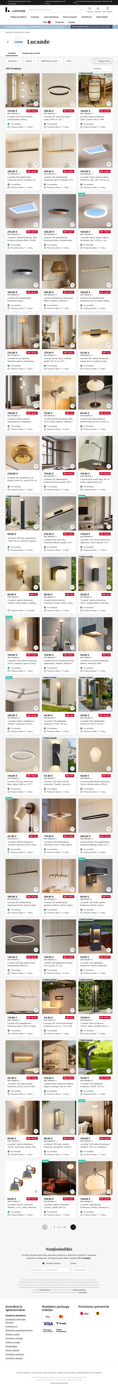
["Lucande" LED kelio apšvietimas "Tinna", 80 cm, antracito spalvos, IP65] (23, 524)
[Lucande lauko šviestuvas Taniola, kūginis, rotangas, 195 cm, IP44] (59, 1068)
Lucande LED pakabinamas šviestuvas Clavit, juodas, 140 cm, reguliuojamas (58, 480)
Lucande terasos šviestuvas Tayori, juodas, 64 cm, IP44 (92, 118)
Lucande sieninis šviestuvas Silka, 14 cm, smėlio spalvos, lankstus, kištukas (58, 420)
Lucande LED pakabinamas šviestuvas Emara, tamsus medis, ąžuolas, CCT (21, 904)
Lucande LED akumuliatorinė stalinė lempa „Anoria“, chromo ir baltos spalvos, (94, 420)
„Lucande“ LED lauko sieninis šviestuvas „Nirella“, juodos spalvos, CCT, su (92, 904)
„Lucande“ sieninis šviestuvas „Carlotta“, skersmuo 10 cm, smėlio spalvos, (22, 843)
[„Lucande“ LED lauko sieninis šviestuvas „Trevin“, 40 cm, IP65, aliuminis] (23, 1068)
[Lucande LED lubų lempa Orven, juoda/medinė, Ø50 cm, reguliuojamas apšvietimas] (23, 947)
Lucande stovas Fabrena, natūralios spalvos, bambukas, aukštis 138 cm (20, 360)
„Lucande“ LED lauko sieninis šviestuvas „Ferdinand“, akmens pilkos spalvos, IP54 (57, 1145)
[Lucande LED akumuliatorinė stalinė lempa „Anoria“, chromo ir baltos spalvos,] (95, 403)
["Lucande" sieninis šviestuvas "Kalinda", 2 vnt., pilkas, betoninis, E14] (23, 1189)
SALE (45, 22)
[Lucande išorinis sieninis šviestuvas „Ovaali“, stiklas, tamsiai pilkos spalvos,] (59, 585)
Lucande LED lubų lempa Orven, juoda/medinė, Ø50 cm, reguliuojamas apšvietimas (21, 964)
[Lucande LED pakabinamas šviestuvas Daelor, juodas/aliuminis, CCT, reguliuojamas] (23, 283)
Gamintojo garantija (14, 1358)
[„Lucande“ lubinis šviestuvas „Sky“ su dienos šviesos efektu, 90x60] (23, 222)
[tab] (14, 61)
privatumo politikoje (79, 1290)
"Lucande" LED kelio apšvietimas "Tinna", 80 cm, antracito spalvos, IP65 (22, 539)
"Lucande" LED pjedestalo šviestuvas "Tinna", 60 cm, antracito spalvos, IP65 (55, 722)
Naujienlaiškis (11, 1346)
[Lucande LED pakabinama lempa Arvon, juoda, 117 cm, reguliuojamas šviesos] (59, 947)
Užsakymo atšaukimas (16, 1315)
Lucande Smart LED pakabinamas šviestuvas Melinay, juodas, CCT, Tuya (95, 843)
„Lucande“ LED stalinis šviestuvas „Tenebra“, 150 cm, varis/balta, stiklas (94, 1145)
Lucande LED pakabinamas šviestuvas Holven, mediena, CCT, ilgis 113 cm (22, 178)
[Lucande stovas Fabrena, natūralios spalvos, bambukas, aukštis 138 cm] (23, 343)
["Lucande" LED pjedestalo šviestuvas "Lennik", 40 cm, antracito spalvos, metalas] (95, 1068)
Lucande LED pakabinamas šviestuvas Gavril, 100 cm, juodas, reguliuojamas (22, 1024)
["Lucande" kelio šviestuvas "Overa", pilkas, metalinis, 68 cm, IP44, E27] (95, 1008)
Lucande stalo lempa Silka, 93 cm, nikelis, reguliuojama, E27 (95, 480)
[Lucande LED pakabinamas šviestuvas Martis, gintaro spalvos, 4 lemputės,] (59, 887)
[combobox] (56, 9)
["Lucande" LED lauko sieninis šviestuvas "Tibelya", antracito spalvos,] (59, 766)
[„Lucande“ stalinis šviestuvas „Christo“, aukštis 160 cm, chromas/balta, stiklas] (59, 1189)
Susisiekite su (11, 1326)
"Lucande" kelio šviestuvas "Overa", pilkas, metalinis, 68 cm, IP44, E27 (94, 1024)
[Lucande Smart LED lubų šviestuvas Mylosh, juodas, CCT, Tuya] (59, 524)
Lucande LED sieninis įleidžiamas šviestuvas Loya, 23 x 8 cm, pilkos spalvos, (59, 1024)
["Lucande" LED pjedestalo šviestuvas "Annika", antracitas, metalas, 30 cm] (95, 947)
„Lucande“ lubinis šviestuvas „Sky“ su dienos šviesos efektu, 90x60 (22, 239)
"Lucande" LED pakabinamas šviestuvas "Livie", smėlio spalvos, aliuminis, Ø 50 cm (58, 843)
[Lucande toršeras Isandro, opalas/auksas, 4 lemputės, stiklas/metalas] (23, 403)
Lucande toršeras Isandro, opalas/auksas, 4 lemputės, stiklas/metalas (19, 420)
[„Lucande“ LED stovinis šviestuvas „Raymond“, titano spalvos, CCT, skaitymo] (95, 524)
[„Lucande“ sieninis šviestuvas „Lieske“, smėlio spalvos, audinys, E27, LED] (23, 585)
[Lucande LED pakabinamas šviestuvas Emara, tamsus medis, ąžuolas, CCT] (23, 887)
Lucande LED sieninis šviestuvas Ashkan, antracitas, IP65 (94, 662)
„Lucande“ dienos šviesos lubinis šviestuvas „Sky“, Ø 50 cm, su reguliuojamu (94, 239)
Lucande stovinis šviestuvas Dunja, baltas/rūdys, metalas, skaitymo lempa (59, 662)
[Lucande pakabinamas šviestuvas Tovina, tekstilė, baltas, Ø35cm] (95, 766)
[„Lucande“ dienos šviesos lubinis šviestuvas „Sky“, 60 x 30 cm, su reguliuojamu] (95, 162)
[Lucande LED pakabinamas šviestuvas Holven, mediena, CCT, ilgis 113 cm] (23, 162)
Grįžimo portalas (13, 1342)
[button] (36, 103)
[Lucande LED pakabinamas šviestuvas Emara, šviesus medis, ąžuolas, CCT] (95, 283)
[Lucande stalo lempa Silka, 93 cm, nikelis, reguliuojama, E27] (95, 464)
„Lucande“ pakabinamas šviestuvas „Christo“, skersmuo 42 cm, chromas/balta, (95, 1206)
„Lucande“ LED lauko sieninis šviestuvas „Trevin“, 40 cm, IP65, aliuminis (21, 1085)
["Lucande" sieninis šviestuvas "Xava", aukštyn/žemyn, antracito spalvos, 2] (95, 585)
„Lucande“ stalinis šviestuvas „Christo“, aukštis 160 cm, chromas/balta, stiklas (56, 1206)
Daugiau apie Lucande (31, 53)
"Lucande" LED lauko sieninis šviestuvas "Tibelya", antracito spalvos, (57, 783)
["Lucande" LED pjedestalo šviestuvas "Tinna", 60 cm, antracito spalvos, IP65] (59, 706)
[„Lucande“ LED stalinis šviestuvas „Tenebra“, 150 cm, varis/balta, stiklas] (95, 1129)
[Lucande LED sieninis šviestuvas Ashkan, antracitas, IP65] (95, 645)
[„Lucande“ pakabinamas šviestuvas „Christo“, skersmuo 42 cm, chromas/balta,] (95, 1189)
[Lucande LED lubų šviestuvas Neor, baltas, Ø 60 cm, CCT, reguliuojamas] (23, 766)
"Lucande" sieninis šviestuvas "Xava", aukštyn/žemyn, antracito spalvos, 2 (94, 601)
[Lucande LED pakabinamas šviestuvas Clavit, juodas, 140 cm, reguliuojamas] (59, 464)
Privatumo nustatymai (24, 1373)
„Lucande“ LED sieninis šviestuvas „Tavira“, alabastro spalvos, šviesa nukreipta (22, 662)
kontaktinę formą (44, 1290)
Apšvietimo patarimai (15, 1354)
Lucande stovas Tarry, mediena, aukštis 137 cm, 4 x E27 (57, 359)
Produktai (12, 53)
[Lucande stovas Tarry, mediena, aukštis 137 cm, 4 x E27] (59, 343)
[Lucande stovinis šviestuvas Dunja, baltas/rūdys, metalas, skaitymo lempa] (59, 645)
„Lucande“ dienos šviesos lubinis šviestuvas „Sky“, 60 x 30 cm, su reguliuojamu (94, 178)
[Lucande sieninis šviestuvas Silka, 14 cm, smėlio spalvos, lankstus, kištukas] (59, 403)
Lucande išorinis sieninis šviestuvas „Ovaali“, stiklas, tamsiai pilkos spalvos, (59, 601)
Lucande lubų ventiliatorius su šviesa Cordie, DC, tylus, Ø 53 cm (22, 479)
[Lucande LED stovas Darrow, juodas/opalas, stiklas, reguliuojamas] (23, 101)
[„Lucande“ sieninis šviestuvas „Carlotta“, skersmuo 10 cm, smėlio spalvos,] (23, 827)
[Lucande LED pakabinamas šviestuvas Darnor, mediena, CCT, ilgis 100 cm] (59, 162)
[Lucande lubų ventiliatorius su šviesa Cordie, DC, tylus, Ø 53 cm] (23, 464)
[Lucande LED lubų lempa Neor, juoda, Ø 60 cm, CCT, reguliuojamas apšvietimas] (59, 101)
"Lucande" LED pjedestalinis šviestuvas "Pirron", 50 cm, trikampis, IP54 (92, 722)
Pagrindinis (9, 32)
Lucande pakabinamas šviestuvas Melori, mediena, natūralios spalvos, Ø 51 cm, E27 (58, 299)
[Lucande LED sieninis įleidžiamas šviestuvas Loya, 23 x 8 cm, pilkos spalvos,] (59, 1008)
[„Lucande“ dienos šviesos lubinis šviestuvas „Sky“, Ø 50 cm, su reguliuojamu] (95, 222)
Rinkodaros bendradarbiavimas (19, 1330)
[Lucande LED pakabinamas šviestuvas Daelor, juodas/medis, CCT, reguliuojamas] (59, 222)
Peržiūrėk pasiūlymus (54, 27)
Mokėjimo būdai (12, 1334)
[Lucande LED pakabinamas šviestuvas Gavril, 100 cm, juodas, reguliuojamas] (23, 1008)
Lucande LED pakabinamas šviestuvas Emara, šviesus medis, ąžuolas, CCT (94, 299)
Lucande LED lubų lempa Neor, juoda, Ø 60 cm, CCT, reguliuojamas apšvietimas (57, 118)
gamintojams (83, 1292)
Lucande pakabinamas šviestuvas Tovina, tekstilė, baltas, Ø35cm (94, 783)
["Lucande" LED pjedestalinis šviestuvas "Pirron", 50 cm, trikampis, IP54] (95, 706)
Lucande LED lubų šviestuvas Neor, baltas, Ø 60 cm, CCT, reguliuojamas (20, 783)
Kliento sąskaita (12, 1350)
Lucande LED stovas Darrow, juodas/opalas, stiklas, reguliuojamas (20, 118)
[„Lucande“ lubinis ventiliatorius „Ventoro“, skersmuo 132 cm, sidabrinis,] (23, 706)
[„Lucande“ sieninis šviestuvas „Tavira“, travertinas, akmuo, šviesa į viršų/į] (23, 1129)
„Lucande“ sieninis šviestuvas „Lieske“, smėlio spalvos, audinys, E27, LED (21, 601)
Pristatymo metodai (14, 1338)
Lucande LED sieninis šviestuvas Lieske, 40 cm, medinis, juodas (94, 359)
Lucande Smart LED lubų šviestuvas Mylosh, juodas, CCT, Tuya (58, 541)
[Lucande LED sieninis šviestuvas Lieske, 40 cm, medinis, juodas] (95, 343)
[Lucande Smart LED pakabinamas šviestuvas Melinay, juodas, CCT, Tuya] (95, 827)
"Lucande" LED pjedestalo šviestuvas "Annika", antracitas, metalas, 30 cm (93, 964)
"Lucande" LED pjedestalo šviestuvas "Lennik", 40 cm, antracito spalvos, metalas (92, 1085)
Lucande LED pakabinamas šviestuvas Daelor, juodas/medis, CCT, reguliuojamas (58, 239)
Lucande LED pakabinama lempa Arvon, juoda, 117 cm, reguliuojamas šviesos (58, 964)
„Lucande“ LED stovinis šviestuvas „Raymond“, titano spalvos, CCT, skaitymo (95, 541)
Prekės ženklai (18, 32)
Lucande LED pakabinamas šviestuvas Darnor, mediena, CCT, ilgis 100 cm (58, 178)
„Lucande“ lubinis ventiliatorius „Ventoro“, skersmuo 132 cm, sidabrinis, (20, 722)
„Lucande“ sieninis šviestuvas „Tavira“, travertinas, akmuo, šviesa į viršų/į (22, 1145)
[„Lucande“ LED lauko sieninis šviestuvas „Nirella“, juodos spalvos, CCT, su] (95, 887)
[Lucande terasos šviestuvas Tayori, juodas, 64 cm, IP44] (95, 101)
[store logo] (15, 9)
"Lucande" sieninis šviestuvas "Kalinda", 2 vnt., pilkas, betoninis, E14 (22, 1206)
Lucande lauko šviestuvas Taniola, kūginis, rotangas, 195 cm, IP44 (58, 1085)
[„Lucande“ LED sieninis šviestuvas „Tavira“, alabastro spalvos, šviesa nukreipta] (23, 645)
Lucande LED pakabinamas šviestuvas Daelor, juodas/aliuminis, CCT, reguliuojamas (19, 299)
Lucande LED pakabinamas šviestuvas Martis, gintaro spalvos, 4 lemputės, (59, 904)
